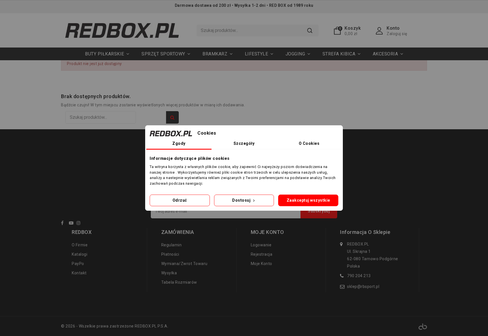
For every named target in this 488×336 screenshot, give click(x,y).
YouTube (72, 223)
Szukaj (310, 30)
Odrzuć (180, 200)
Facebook (64, 223)
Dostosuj (242, 200)
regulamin (171, 245)
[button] (166, 54)
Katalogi (79, 254)
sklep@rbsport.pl (363, 286)
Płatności (170, 254)
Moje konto (261, 263)
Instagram (80, 223)
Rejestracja (262, 254)
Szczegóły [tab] (244, 143)
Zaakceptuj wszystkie (308, 200)
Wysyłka (169, 273)
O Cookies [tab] (309, 143)
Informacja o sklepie (365, 232)
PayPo (78, 263)
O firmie (80, 245)
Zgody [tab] (179, 143)
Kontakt (79, 273)
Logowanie (261, 245)
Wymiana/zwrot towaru (184, 263)
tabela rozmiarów (179, 282)
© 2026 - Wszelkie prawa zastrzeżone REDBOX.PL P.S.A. (114, 326)
